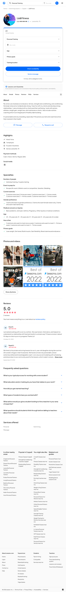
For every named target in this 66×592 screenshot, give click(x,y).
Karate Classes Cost (54, 461)
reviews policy (40, 319)
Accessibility (37, 589)
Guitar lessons (22, 568)
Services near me (38, 562)
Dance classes (22, 571)
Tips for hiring (37, 556)
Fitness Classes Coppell (25, 457)
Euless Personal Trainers (10, 477)
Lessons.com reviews (55, 564)
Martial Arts (21, 579)
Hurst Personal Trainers (9, 495)
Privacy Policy (28, 589)
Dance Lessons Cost (54, 475)
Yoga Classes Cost (54, 472)
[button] (33, 375)
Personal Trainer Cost (55, 459)
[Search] (56, 3)
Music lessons (22, 556)
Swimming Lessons (14, 8)
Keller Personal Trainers (9, 492)
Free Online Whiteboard (56, 567)
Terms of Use (18, 589)
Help (3, 571)
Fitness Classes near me (40, 461)
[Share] (61, 94)
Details (11, 94)
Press (3, 565)
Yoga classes (21, 582)
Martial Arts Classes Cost (56, 464)
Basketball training (23, 562)
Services (35, 94)
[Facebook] (4, 164)
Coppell (24, 8)
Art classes (21, 573)
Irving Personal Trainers (9, 480)
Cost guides (37, 559)
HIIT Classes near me (39, 534)
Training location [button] (12, 62)
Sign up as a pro (53, 556)
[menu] (4, 3)
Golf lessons (21, 565)
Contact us (5, 568)
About (5, 94)
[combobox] (25, 3)
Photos (17, 94)
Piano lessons (21, 559)
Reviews (23, 94)
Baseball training (22, 576)
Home (5, 8)
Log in (3, 559)
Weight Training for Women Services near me (40, 520)
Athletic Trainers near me (40, 501)
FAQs (29, 94)
